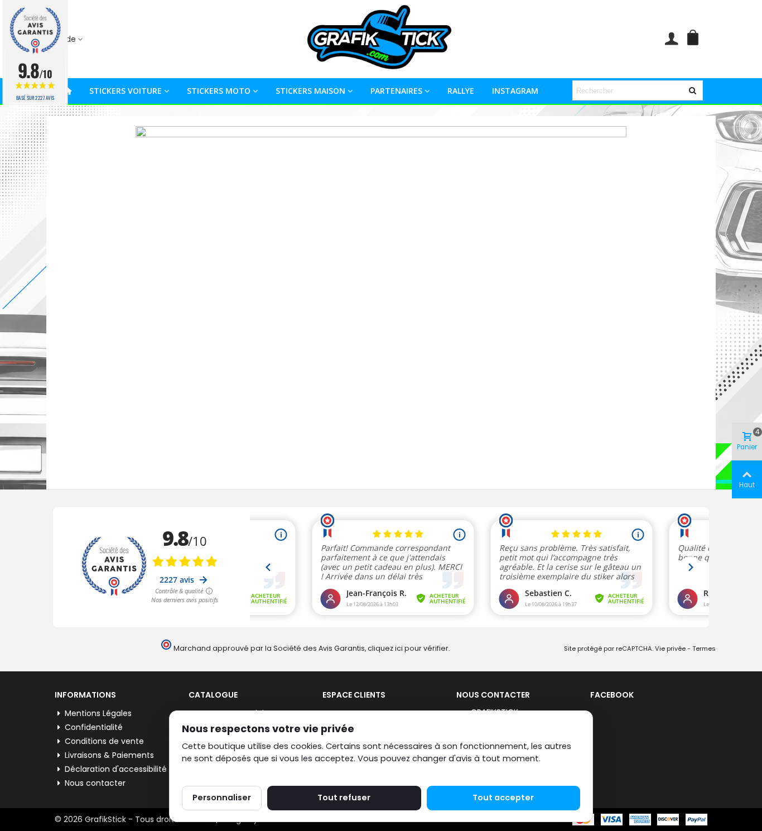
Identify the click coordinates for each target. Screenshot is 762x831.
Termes (704, 648)
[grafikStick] (381, 39)
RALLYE (460, 90)
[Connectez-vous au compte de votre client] (671, 39)
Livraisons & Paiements (109, 755)
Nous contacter (95, 783)
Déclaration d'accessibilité (116, 769)
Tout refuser (343, 797)
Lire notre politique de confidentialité (257, 771)
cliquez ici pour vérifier (408, 648)
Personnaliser (221, 797)
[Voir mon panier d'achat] (695, 39)
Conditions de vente (104, 741)
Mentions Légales (98, 713)
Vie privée (670, 648)
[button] (71, 39)
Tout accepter (503, 797)
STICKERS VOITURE (125, 90)
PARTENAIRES (396, 90)
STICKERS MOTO (218, 90)
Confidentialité (94, 727)
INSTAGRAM (515, 90)
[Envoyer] (692, 90)
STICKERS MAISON (310, 90)
